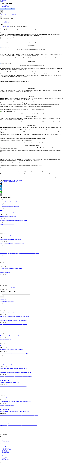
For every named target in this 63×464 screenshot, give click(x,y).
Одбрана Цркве (4, 446)
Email (1, 293)
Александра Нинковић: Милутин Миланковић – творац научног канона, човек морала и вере (13, 368)
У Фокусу (3, 445)
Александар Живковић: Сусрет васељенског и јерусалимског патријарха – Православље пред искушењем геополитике (17, 397)
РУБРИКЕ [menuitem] (13, 8)
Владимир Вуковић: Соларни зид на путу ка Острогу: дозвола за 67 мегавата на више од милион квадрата (15, 401)
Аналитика (3, 251)
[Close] (0, 13)
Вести (1, 210)
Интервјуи (7, 26)
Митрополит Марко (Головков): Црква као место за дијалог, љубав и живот (11, 335)
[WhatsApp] (31, 192)
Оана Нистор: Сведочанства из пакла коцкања (7, 301)
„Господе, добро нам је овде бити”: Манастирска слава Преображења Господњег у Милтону (13, 220)
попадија (15, 181)
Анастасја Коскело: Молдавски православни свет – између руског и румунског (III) (12, 260)
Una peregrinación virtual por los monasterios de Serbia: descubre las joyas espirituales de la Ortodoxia (14, 411)
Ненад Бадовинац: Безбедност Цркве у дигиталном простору (9, 283)
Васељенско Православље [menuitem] (5, 8)
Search (1, 18)
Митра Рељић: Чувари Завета (4, 345)
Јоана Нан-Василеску (10, 181)
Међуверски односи (5, 451)
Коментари (4, 456)
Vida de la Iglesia (4, 5)
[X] (31, 184)
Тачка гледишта (4, 380)
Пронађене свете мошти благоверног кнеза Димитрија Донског (9, 341)
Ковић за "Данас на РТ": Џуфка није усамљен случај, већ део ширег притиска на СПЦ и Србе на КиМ (14, 316)
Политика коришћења (5, 441)
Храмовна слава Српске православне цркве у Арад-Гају (8, 216)
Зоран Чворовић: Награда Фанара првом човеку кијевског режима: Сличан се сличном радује (13, 386)
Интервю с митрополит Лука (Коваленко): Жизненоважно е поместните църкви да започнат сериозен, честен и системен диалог (18, 425)
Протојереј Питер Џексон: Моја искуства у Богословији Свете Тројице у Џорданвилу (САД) (13, 320)
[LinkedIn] (31, 186)
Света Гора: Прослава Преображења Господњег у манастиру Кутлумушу (10, 231)
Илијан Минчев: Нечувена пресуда (5, 272)
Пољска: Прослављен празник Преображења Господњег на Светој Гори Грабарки (12, 243)
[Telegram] (31, 189)
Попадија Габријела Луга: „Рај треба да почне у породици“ (8, 331)
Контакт (3, 440)
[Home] (1, 1)
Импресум (3, 439)
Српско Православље (5, 447)
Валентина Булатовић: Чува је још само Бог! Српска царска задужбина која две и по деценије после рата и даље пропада (17, 312)
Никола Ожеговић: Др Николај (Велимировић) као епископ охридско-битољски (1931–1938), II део (14, 353)
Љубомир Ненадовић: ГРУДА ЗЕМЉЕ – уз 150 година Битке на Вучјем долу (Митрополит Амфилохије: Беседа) (16, 376)
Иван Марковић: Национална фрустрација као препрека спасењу (9, 382)
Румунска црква (15, 180)
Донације (3, 458)
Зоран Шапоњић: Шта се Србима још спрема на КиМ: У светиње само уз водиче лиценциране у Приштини (15, 372)
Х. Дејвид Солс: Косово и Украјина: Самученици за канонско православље (11, 268)
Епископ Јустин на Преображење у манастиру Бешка (7, 212)
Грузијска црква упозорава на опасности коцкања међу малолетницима (10, 239)
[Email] (31, 193)
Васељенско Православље (8, 180)
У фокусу (3, 26)
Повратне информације (6, 452)
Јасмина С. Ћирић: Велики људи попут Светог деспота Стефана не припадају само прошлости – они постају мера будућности (18, 364)
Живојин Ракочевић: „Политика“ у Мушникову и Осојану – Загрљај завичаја (11, 349)
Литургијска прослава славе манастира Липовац (7, 224)
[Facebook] (31, 182)
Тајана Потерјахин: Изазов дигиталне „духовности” (7, 393)
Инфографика (4, 455)
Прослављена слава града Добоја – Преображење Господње (8, 235)
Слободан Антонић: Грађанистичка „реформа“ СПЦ (7, 287)
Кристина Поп (4, 181)
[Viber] (31, 190)
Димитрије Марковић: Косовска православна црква (7, 264)
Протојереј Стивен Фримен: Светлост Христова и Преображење (11, 201)
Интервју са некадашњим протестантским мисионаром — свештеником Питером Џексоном (13, 324)
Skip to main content (3, 0)
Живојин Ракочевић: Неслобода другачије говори (7, 405)
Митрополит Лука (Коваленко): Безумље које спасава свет (10, 206)
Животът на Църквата (5, 6)
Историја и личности (5, 339)
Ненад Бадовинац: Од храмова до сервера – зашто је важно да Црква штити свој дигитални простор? (14, 276)
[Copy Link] (31, 195)
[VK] (31, 187)
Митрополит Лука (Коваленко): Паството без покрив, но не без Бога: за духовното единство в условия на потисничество (17, 432)
